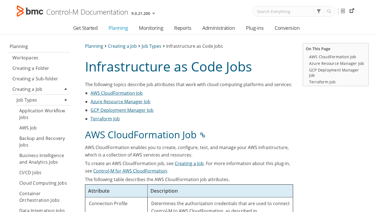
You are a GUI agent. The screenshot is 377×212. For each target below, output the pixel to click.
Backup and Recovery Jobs (42, 141)
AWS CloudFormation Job (117, 93)
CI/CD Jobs (30, 172)
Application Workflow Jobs (42, 114)
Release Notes (344, 11)
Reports (182, 28)
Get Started (85, 28)
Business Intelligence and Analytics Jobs (41, 158)
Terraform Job (105, 119)
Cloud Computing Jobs (43, 183)
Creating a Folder (30, 68)
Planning (118, 28)
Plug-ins (255, 28)
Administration (218, 28)
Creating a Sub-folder (35, 79)
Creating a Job (27, 89)
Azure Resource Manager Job (120, 102)
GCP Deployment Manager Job (122, 110)
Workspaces (25, 58)
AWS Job (28, 128)
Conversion (287, 28)
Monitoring (151, 28)
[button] (318, 11)
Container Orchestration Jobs (39, 196)
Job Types (27, 100)
